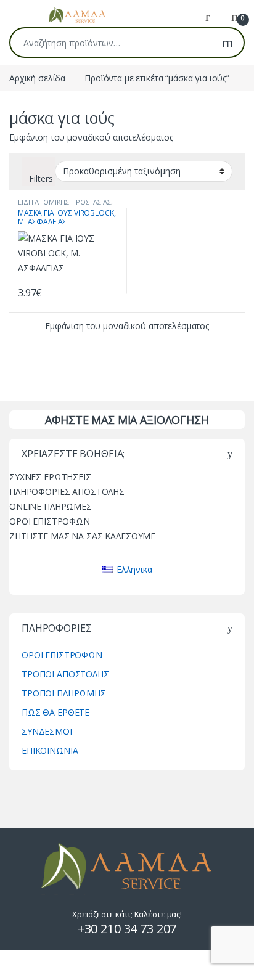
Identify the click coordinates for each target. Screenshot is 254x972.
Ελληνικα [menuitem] (134, 569)
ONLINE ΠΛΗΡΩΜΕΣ (50, 506)
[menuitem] (127, 564)
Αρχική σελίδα (37, 78)
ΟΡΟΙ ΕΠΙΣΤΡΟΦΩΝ (49, 521)
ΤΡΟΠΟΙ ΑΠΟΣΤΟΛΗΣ (65, 674)
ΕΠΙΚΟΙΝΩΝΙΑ (50, 750)
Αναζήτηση (228, 42)
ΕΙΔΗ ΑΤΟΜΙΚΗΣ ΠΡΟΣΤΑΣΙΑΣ (64, 201)
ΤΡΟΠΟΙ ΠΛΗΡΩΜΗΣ (64, 693)
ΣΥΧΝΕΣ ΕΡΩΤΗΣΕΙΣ (50, 477)
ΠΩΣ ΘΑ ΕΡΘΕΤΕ (55, 712)
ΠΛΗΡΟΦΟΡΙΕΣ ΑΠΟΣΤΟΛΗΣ (67, 491)
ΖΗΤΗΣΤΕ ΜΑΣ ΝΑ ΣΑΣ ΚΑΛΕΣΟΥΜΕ (82, 536)
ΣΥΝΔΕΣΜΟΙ (47, 731)
